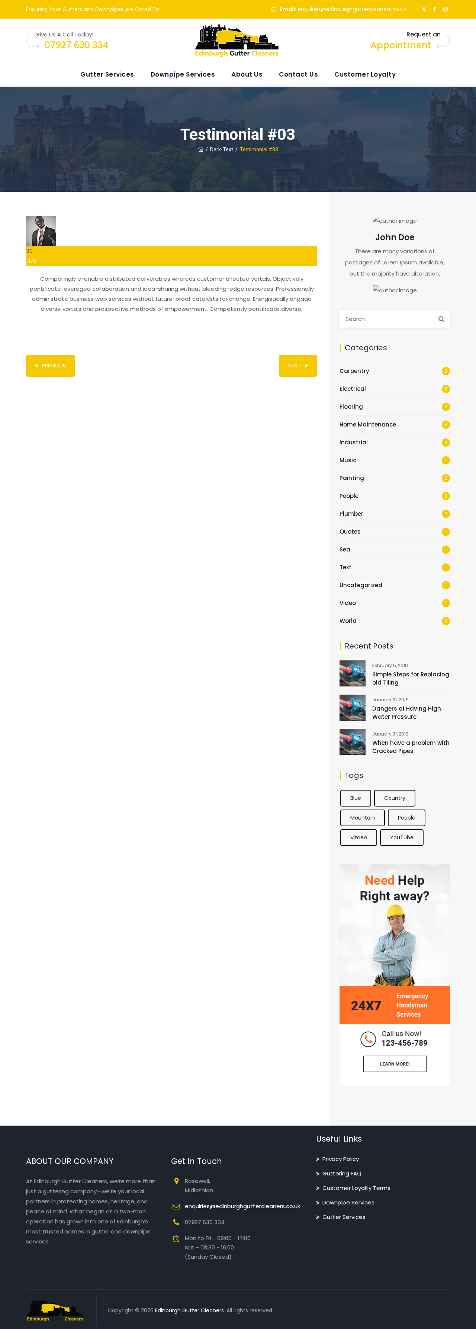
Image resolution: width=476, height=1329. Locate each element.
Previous (54, 365)
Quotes (350, 531)
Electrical (353, 389)
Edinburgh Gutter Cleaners (189, 1310)
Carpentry (354, 371)
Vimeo (358, 837)
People (349, 496)
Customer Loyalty (365, 74)
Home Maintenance (368, 424)
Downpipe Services (183, 74)
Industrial (354, 442)
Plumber (351, 514)
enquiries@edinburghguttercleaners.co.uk (352, 9)
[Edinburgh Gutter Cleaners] (238, 40)
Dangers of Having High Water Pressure (406, 713)
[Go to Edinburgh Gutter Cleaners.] (200, 149)
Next (294, 365)
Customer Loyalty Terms (356, 1188)
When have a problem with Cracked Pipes (411, 747)
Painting (352, 478)
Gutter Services (107, 74)
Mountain (362, 817)
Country (394, 798)
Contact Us (298, 74)
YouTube (402, 837)
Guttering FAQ (341, 1173)
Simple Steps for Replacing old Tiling (410, 678)
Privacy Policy (340, 1159)
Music (348, 460)
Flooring (351, 407)
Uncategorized (361, 585)
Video (348, 603)
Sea (345, 549)
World (348, 621)
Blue (355, 798)
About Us (247, 74)
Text (345, 567)
